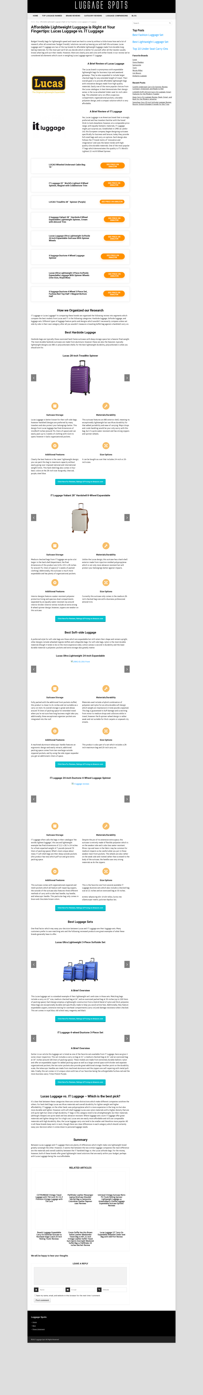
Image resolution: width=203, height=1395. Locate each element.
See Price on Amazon (113, 165)
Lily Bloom (137, 73)
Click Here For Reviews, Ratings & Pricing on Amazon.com (80, 482)
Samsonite (137, 65)
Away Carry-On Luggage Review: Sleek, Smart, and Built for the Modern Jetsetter (152, 98)
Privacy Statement (39, 1329)
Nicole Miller (138, 70)
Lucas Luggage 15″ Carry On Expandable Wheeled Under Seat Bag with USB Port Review (111, 1234)
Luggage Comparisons (117, 16)
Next (127, 377)
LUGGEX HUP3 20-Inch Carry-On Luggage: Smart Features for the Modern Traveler (152, 93)
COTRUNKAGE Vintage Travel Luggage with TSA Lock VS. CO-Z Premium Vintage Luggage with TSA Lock (49, 1198)
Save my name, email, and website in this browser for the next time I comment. (68, 1296)
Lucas (135, 60)
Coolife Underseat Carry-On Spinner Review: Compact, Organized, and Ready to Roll (150, 88)
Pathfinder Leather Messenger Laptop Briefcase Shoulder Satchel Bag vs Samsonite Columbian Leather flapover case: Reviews (80, 1199)
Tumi (135, 68)
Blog (134, 16)
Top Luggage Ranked (52, 16)
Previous (33, 377)
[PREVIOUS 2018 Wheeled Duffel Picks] (2, 1389)
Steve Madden (138, 62)
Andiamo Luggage (140, 76)
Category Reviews (93, 16)
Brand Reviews (73, 16)
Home (35, 16)
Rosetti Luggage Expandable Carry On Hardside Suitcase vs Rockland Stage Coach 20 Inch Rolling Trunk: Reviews (49, 1235)
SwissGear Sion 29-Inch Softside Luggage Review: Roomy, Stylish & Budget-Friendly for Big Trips (152, 103)
